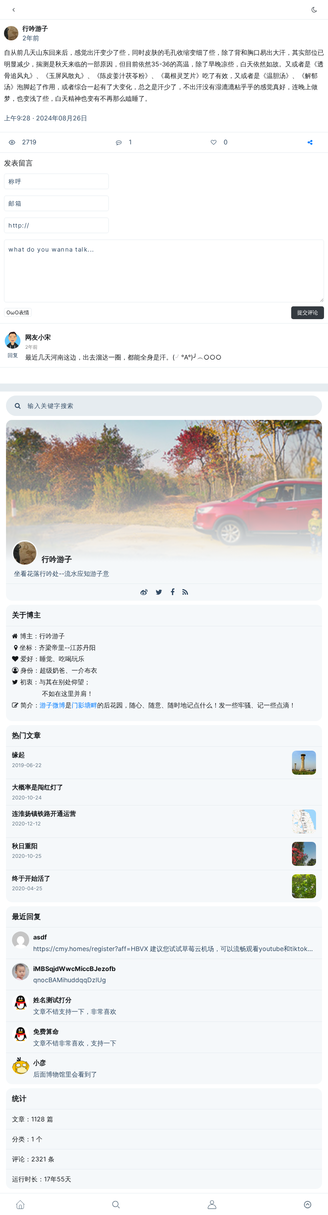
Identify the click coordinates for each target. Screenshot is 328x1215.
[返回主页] (13, 9)
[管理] (212, 1204)
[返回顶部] (307, 1204)
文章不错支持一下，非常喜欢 (74, 1011)
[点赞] (215, 142)
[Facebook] (172, 592)
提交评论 (307, 312)
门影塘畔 (84, 705)
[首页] (20, 1204)
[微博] (144, 592)
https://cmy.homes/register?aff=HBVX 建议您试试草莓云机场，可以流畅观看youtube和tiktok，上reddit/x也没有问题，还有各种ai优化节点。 (174, 949)
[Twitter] (159, 592)
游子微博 (52, 705)
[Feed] (185, 592)
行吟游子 (35, 28)
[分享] (311, 142)
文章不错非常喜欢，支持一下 (74, 1043)
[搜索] (116, 1204)
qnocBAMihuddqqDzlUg (69, 980)
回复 (13, 355)
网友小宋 (38, 337)
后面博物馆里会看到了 (65, 1074)
